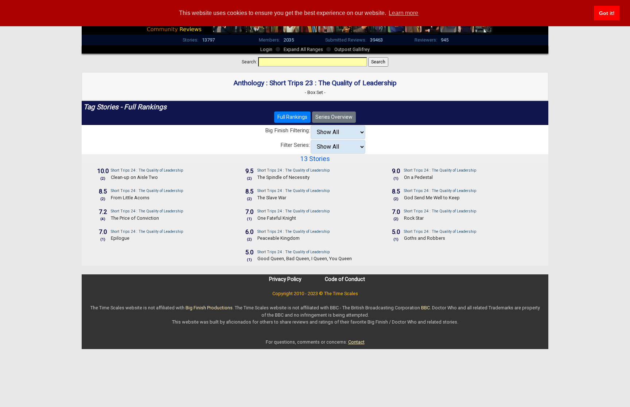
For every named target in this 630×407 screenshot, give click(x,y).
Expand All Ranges (303, 49)
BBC (425, 307)
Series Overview (334, 117)
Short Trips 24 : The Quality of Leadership (147, 170)
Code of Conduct (345, 279)
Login (266, 49)
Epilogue (120, 238)
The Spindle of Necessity (283, 177)
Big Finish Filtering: (287, 130)
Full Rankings (292, 117)
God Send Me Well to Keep (432, 197)
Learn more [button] (403, 13)
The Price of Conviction (135, 218)
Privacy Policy (285, 279)
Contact (356, 342)
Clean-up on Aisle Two (134, 177)
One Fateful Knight (276, 218)
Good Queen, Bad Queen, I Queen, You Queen (304, 258)
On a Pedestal (418, 177)
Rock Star (414, 218)
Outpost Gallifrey (352, 49)
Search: (249, 61)
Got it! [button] (607, 13)
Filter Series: (295, 145)
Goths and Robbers (424, 238)
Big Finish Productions (209, 307)
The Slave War (271, 197)
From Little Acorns (130, 197)
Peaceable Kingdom (278, 238)
